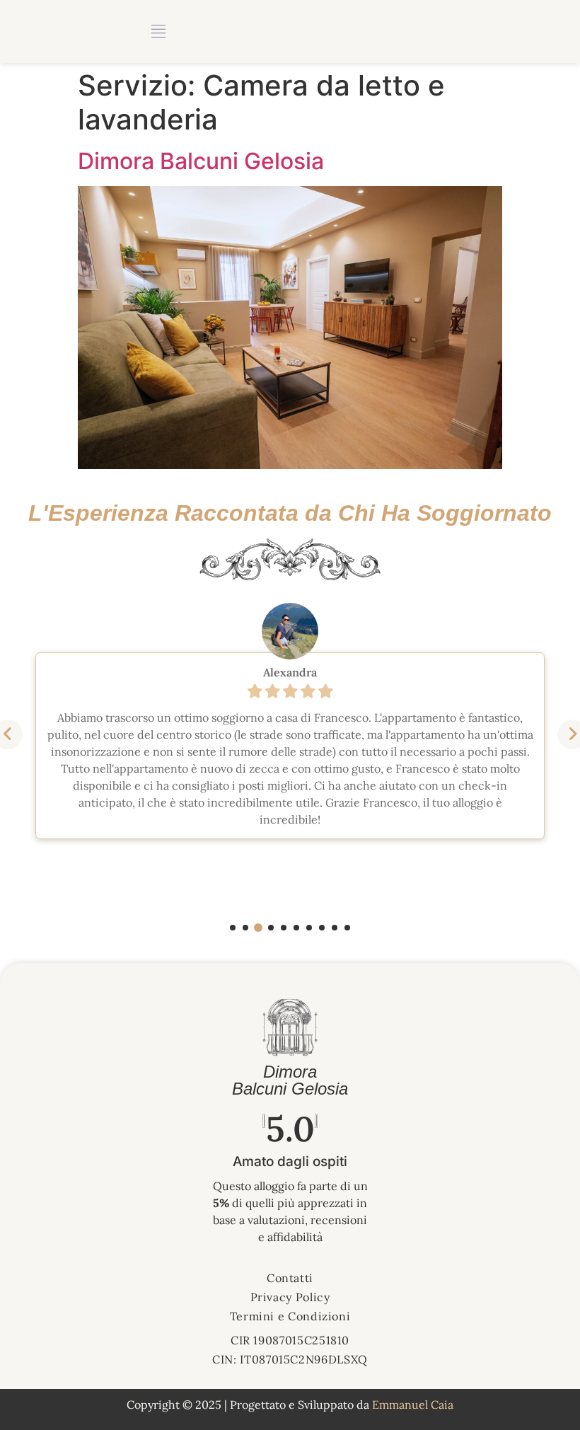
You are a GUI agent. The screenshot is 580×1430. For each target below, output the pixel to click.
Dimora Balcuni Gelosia (201, 161)
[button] (233, 927)
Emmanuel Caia (412, 1404)
